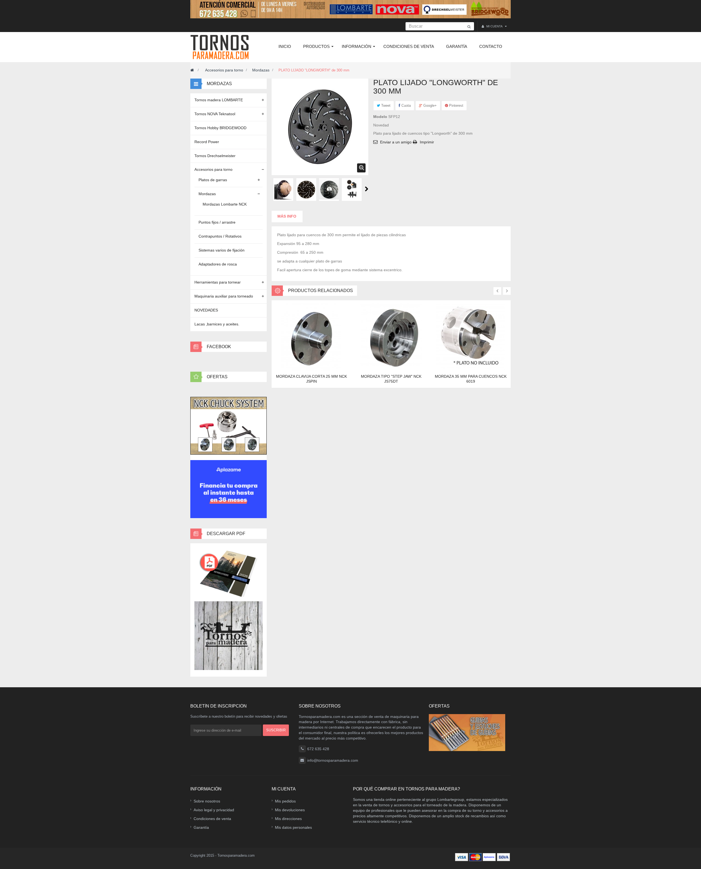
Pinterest (455, 105)
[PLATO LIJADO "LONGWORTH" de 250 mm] (283, 190)
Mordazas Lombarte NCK (225, 204)
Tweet (385, 105)
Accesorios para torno (224, 70)
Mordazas (260, 70)
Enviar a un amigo (396, 142)
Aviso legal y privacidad (214, 810)
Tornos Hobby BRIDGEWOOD (220, 128)
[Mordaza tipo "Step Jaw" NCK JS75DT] (391, 336)
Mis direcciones (288, 818)
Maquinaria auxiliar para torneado (223, 296)
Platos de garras (213, 180)
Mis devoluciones (290, 810)
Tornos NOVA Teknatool (214, 114)
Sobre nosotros (207, 801)
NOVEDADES (206, 310)
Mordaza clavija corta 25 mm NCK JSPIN (311, 378)
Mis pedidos (285, 801)
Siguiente (366, 189)
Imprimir (427, 142)
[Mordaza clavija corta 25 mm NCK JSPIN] (311, 336)
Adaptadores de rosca (218, 264)
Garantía (201, 827)
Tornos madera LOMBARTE (218, 100)
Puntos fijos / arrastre (217, 222)
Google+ (429, 105)
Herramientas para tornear (217, 282)
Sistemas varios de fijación (222, 250)
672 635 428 (318, 749)
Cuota (405, 105)
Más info (286, 216)
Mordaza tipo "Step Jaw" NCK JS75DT (391, 378)
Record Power (206, 142)
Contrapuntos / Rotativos (220, 236)
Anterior (274, 189)
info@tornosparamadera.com (332, 760)
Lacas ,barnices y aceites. (216, 324)
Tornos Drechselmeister (214, 156)
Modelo (380, 116)
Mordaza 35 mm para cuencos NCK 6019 (471, 378)
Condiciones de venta (212, 818)
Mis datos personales (293, 827)
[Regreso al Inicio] (192, 70)
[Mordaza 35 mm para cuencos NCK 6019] (470, 336)
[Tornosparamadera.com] (221, 47)
